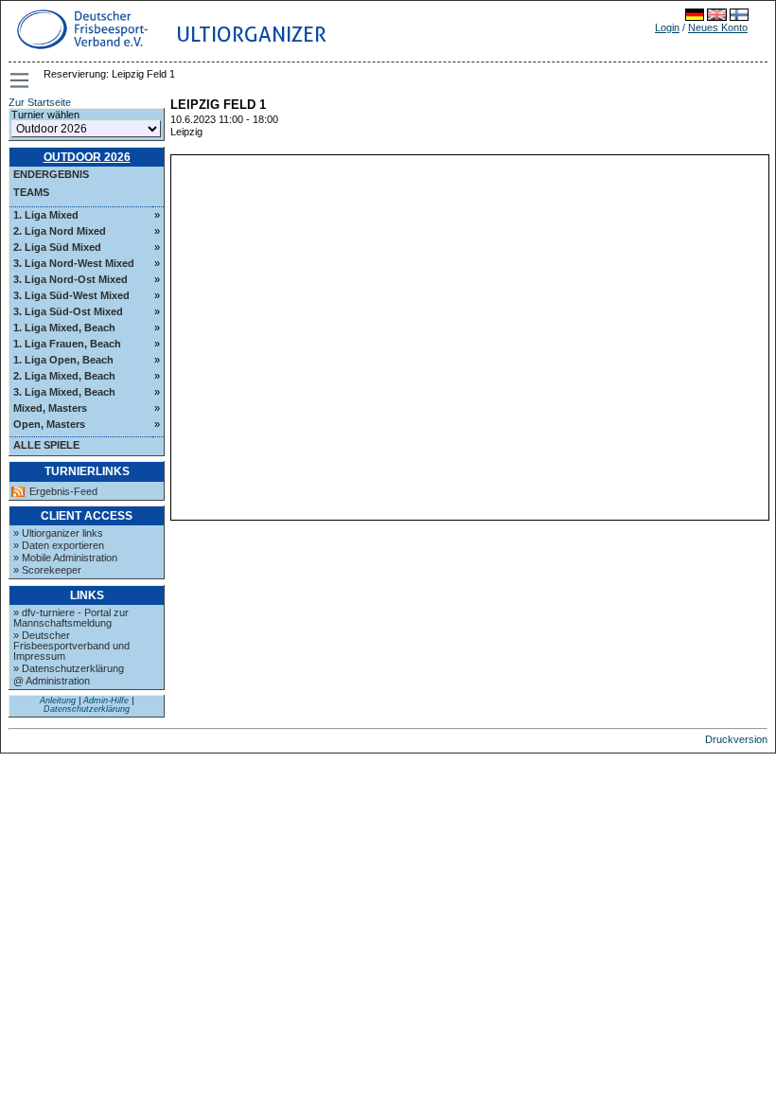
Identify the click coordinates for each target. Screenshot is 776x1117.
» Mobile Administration (65, 557)
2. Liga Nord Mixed (59, 231)
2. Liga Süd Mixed (57, 247)
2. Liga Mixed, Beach (64, 375)
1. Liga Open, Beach (63, 359)
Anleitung (58, 700)
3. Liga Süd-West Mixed (71, 295)
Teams (31, 192)
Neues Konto (718, 27)
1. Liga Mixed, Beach (64, 327)
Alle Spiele (46, 445)
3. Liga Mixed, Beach (64, 392)
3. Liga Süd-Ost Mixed (68, 311)
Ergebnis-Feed (63, 492)
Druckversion (736, 739)
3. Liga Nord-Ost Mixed (70, 279)
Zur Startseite (40, 102)
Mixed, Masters (50, 408)
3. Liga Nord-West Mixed (73, 263)
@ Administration (51, 680)
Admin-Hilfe (106, 700)
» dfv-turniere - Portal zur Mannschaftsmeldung (71, 618)
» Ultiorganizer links (58, 533)
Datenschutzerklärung (87, 709)
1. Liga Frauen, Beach (67, 343)
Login (667, 27)
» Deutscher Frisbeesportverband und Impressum (71, 645)
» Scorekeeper (47, 570)
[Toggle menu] (21, 80)
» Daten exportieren (58, 545)
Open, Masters (49, 424)
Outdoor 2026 (87, 157)
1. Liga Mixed (46, 215)
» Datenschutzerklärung (68, 668)
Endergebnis (51, 174)
